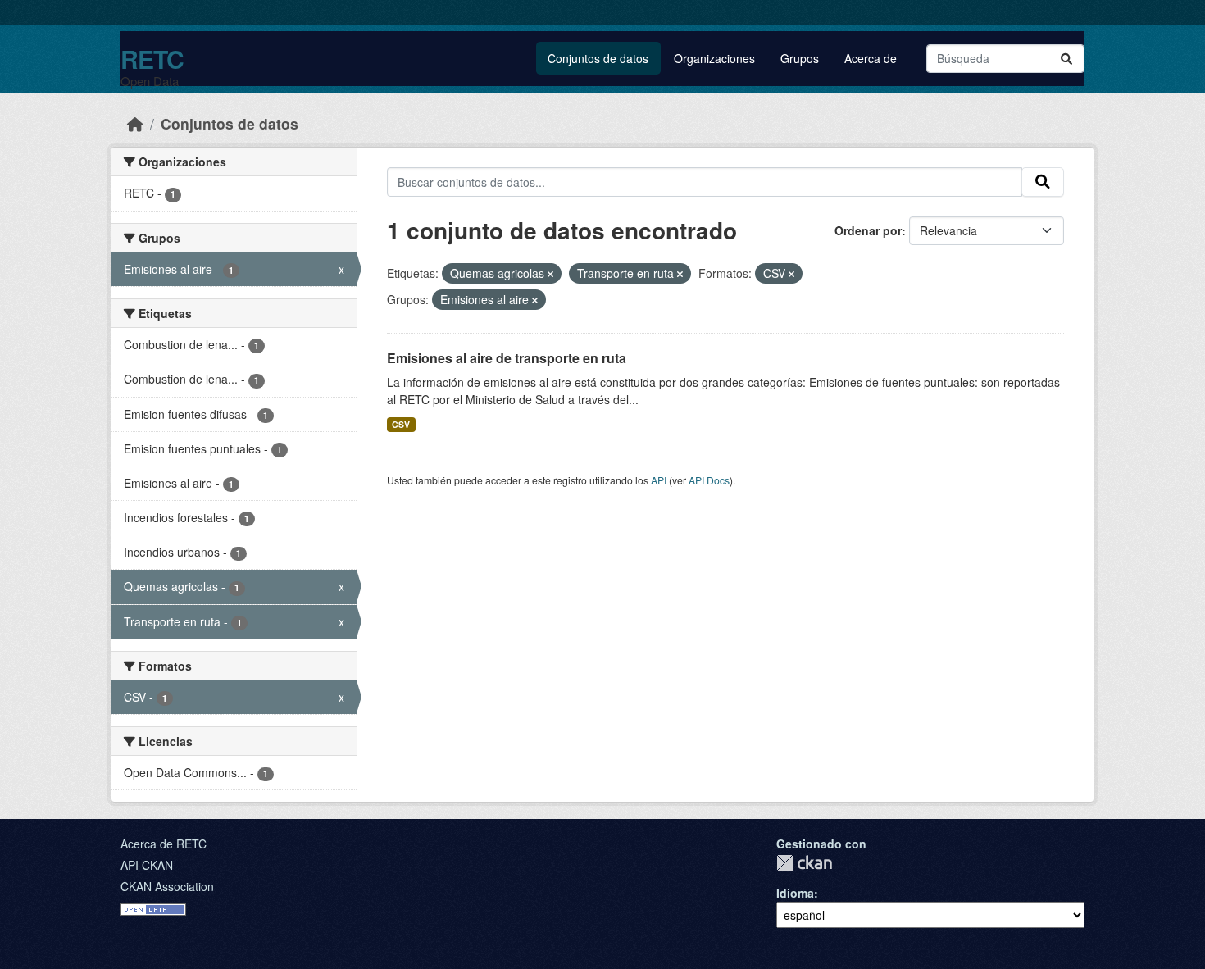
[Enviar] (1066, 58)
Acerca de (870, 58)
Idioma (795, 893)
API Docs (709, 480)
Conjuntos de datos (598, 58)
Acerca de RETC (163, 843)
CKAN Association (167, 886)
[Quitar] (550, 273)
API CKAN (146, 865)
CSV (401, 424)
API (658, 480)
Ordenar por (868, 230)
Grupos (799, 58)
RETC (152, 58)
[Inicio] (135, 123)
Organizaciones (714, 58)
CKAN (804, 862)
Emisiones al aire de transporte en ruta (506, 357)
